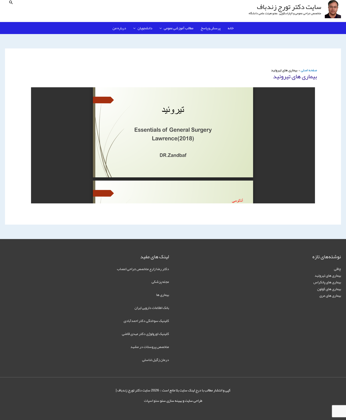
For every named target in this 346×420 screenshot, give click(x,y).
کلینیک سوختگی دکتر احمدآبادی (146, 320)
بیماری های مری (330, 295)
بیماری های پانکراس (327, 282)
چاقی (337, 268)
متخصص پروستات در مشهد (149, 346)
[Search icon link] (11, 2)
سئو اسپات (151, 400)
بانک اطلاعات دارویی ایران (152, 307)
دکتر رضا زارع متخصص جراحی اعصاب (143, 268)
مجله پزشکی (160, 281)
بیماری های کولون (329, 288)
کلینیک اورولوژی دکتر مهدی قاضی (145, 333)
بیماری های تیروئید (328, 275)
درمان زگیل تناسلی (155, 359)
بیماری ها (162, 294)
